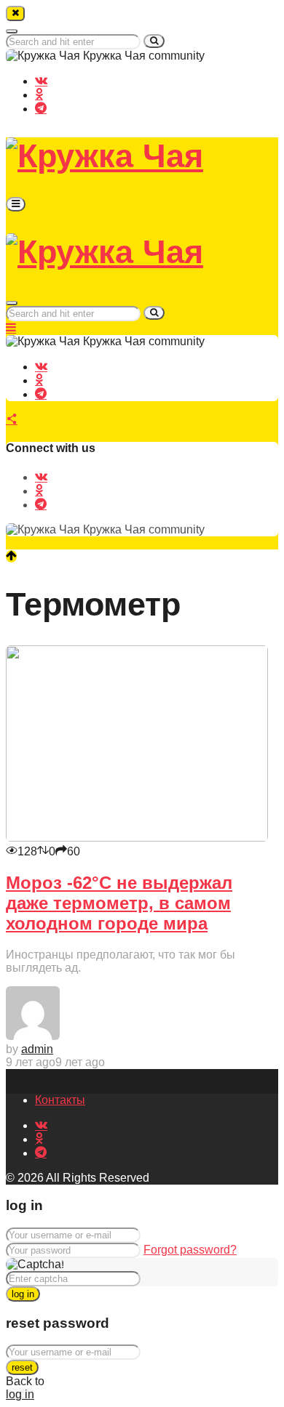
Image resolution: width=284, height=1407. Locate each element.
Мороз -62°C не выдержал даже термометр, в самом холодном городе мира (119, 903)
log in (23, 1294)
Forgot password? (190, 1249)
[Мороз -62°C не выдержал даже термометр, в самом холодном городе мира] (137, 837)
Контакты (60, 1100)
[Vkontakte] (41, 80)
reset (22, 1367)
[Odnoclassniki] (39, 94)
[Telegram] (41, 107)
